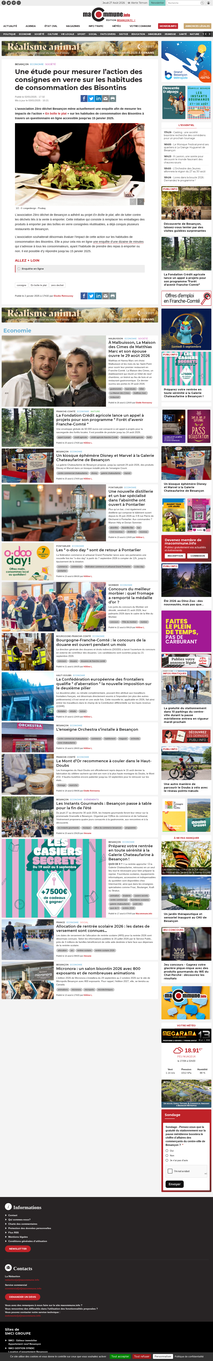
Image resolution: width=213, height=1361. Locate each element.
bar (138, 528)
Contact (12, 1215)
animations (63, 990)
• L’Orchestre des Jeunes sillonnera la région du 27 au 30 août (185, 170)
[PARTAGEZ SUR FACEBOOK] (84, 98)
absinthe (114, 528)
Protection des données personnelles (29, 1228)
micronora (76, 990)
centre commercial (118, 900)
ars (72, 950)
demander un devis (22, 1296)
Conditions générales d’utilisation (27, 1241)
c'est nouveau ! (117, 532)
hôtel (141, 389)
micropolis (89, 990)
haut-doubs (130, 389)
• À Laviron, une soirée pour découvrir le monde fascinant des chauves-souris (183, 159)
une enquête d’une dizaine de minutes (118, 241)
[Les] (28, 558)
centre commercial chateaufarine (73, 473)
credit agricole (80, 437)
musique (87, 828)
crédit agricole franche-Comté (104, 437)
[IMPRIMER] (112, 98)
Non (172, 1155)
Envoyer (175, 1184)
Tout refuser (141, 1356)
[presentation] (133, 201)
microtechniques (105, 990)
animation (114, 896)
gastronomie (115, 389)
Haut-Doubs (63, 675)
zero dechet (57, 285)
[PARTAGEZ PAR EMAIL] (105, 98)
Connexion (198, 555)
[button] (202, 3)
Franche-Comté (65, 411)
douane (73, 661)
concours (114, 622)
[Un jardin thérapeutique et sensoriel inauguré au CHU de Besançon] (186, 893)
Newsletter (18, 1248)
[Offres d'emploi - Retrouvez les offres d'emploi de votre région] (186, 304)
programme (130, 828)
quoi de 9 (114, 908)
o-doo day (139, 567)
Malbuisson (115, 338)
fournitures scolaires (140, 900)
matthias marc (140, 393)
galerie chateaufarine (110, 473)
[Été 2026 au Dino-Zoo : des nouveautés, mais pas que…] (186, 580)
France (60, 922)
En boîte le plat (56, 113)
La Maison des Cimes (120, 393)
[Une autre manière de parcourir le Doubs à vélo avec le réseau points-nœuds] (186, 763)
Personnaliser (163, 1356)
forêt (149, 437)
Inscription (175, 555)
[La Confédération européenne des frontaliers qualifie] (28, 687)
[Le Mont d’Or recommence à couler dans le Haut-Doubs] (28, 769)
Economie (37, 64)
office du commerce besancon (107, 828)
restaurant (114, 397)
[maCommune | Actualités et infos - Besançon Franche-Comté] (106, 14)
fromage (61, 785)
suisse (83, 711)
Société (50, 64)
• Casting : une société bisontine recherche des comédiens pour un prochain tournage (185, 135)
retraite (73, 711)
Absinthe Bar (127, 528)
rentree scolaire (84, 950)
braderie (127, 896)
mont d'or (73, 785)
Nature (95, 411)
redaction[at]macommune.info (22, 1280)
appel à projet (64, 437)
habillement (110, 739)
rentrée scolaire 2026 (104, 950)
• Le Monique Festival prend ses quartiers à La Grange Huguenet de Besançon (186, 147)
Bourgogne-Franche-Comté (73, 636)
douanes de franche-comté (93, 661)
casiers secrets (141, 896)
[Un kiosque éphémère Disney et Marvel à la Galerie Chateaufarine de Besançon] (28, 463)
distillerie (131, 532)
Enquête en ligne (32, 268)
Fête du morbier (129, 622)
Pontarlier (115, 487)
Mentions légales (18, 1237)
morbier (143, 622)
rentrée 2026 (128, 908)
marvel (127, 473)
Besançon (22, 64)
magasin (123, 739)
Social (84, 922)
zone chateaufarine (66, 743)
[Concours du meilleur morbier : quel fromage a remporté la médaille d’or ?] (54, 597)
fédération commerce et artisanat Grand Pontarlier (108, 567)
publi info (137, 904)
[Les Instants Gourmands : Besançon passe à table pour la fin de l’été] (28, 811)
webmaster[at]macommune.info (23, 1315)
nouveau (143, 532)
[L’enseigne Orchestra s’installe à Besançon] (28, 737)
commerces (76, 567)
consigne (21, 285)
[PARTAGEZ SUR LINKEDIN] (98, 98)
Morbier (113, 585)
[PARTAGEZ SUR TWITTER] (91, 98)
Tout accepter (120, 1356)
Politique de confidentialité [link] (189, 1356)
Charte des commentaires (22, 1224)
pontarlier (62, 571)
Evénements (91, 799)
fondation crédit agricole (132, 437)
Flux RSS (13, 1232)
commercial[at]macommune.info (23, 1288)
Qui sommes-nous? (19, 1219)
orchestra (135, 739)
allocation (62, 950)
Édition (111, 20)
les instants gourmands (68, 828)
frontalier (62, 711)
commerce (62, 567)
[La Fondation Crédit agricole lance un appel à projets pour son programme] (28, 423)
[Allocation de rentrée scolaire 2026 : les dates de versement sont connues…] (28, 934)
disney (94, 473)
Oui (172, 1150)
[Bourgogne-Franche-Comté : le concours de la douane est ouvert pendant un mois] (28, 648)
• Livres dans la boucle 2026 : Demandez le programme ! (184, 179)
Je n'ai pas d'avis (179, 1160)
